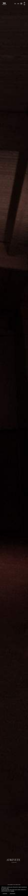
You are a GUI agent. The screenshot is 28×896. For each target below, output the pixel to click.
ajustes (12, 891)
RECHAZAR (12, 893)
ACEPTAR (5, 893)
